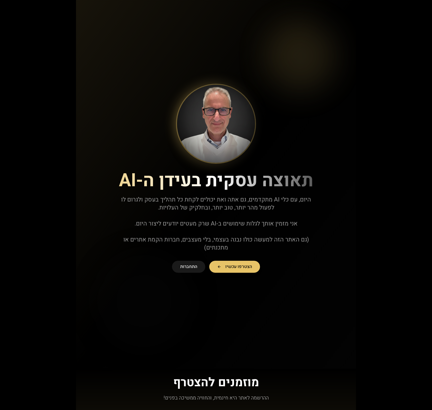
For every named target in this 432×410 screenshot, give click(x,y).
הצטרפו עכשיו (238, 266)
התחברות (188, 266)
